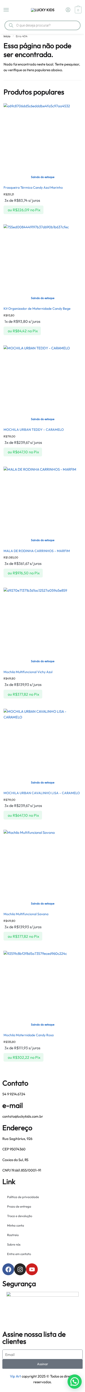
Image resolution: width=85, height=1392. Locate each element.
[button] (75, 1381)
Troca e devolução (19, 1216)
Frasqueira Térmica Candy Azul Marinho (33, 187)
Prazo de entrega (19, 1206)
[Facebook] (8, 1269)
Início (7, 36)
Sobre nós (14, 1244)
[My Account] (68, 10)
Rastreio (13, 1235)
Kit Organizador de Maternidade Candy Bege (37, 308)
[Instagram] (20, 1269)
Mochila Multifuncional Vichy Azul (28, 672)
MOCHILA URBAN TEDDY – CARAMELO (34, 429)
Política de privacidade (23, 1197)
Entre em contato (19, 1254)
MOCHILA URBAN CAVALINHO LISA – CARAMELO (42, 793)
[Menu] (11, 10)
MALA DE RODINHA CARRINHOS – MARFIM (37, 551)
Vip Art (15, 1376)
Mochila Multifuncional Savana (26, 914)
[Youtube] (32, 1269)
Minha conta (15, 1225)
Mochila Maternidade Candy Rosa (29, 1035)
